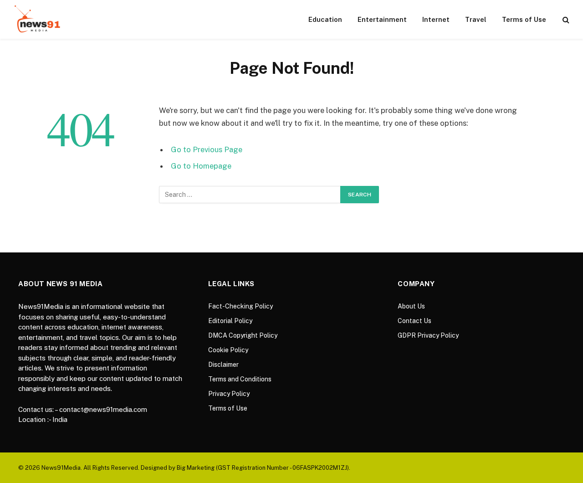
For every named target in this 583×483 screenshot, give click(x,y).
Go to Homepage (201, 165)
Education (325, 19)
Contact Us (414, 320)
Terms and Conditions (239, 379)
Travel (475, 19)
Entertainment (382, 19)
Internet (436, 19)
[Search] (565, 19)
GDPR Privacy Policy (428, 335)
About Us (411, 306)
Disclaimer (223, 364)
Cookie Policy (228, 350)
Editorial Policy (230, 320)
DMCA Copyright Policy (242, 335)
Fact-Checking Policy (240, 306)
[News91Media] (38, 19)
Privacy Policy (229, 393)
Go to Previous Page (206, 149)
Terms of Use (524, 19)
